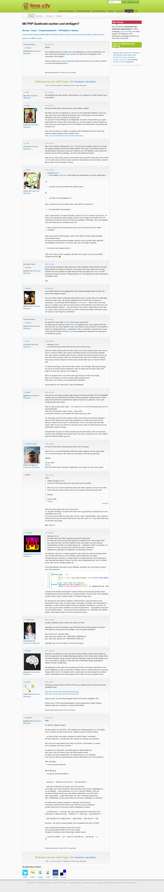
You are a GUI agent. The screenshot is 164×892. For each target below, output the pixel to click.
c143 (27, 143)
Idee (90, 518)
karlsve (28, 682)
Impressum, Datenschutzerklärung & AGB (111, 882)
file (50, 34)
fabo (27, 92)
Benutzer (39, 16)
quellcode (95, 34)
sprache (25, 38)
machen (61, 34)
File (46, 309)
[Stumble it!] (41, 877)
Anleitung (64, 61)
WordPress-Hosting (99, 11)
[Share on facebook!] (56, 877)
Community (129, 11)
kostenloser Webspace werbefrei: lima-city (44, 6)
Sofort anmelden (126, 31)
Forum (31, 16)
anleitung (25, 34)
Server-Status (132, 882)
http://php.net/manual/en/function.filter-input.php (62, 694)
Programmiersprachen (47, 30)
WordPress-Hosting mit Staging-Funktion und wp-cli (124, 58)
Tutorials (59, 16)
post (84, 34)
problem (89, 34)
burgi (27, 105)
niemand (74, 34)
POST (96, 271)
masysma (29, 533)
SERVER (97, 395)
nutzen (79, 34)
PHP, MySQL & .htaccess (68, 30)
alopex (28, 170)
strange (28, 651)
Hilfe (136, 11)
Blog (93, 882)
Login (124, 2)
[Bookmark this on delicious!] (63, 877)
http (53, 34)
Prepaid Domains (119, 62)
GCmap (47, 465)
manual (67, 34)
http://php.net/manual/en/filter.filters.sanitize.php (62, 692)
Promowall (49, 16)
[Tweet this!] (26, 877)
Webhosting (31, 882)
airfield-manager (31, 444)
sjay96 (28, 392)
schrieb (56, 173)
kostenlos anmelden (85, 81)
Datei (70, 52)
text (29, 38)
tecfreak (28, 48)
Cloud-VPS (119, 11)
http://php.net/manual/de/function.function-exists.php (64, 135)
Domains (111, 11)
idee (56, 34)
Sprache (73, 324)
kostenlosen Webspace (30, 96)
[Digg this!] (33, 877)
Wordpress (75, 791)
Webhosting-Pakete (83, 11)
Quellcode (62, 175)
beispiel (36, 34)
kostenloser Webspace (67, 11)
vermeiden (38, 38)
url (32, 38)
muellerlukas (30, 620)
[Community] (26, 15)
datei (47, 34)
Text (88, 215)
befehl (31, 34)
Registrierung (133, 2)
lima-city (25, 30)
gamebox (29, 717)
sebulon (28, 288)
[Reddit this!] (49, 877)
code (42, 34)
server (102, 34)
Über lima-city (86, 882)
